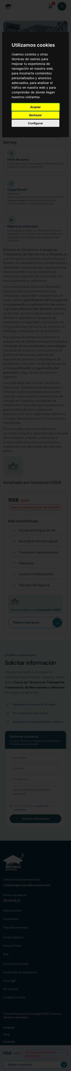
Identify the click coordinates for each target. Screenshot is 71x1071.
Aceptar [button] (35, 107)
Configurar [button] (35, 123)
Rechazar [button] (35, 115)
